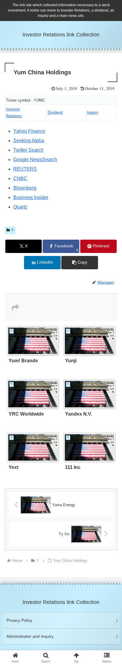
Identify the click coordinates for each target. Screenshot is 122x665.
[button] (79, 262)
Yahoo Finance (29, 131)
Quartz (20, 206)
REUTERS (25, 169)
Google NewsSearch (35, 159)
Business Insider (30, 197)
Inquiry (92, 112)
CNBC (20, 178)
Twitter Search (28, 150)
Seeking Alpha (28, 140)
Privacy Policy (19, 620)
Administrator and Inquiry (30, 636)
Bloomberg (24, 187)
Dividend (55, 112)
